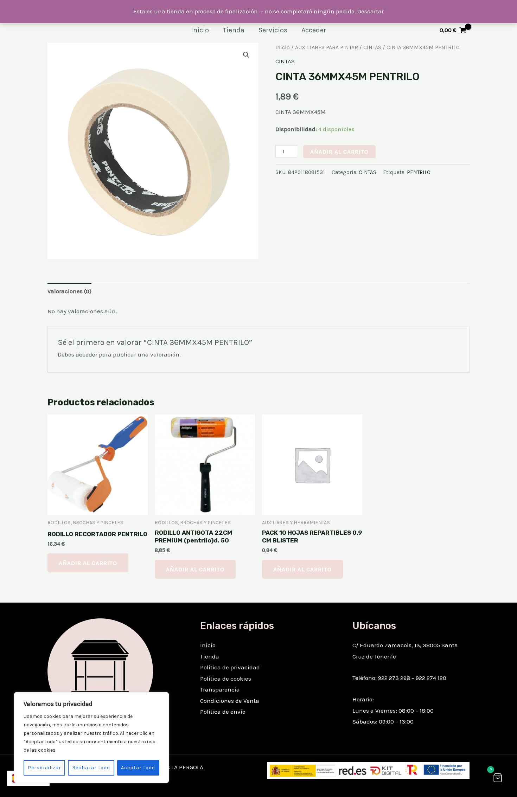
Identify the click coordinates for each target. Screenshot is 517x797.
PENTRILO (418, 172)
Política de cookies (225, 678)
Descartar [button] (370, 11)
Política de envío (222, 711)
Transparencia (220, 689)
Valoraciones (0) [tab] (69, 291)
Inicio (200, 30)
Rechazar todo (91, 768)
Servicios (272, 30)
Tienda (233, 30)
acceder (86, 354)
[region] (91, 737)
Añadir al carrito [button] (88, 562)
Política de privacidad (230, 667)
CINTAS (372, 47)
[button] (246, 55)
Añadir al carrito (339, 151)
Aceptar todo (138, 768)
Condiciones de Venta (229, 700)
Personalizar (44, 768)
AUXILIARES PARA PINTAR (326, 47)
